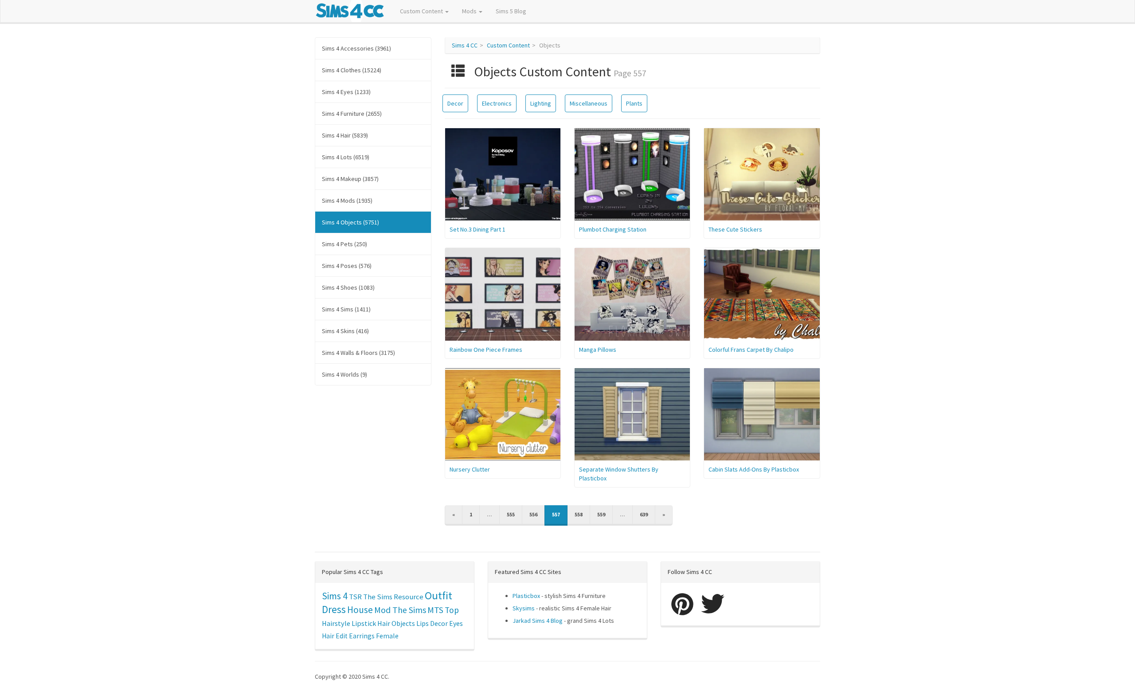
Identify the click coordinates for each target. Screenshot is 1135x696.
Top (452, 610)
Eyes (456, 623)
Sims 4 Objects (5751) (350, 222)
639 (644, 514)
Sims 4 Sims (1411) (346, 309)
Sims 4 (335, 596)
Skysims (524, 608)
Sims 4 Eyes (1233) (346, 92)
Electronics (497, 103)
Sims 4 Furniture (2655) (352, 114)
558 (579, 514)
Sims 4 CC (464, 45)
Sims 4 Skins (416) (345, 331)
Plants (634, 103)
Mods (470, 11)
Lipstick (364, 623)
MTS (435, 610)
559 (601, 514)
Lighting (540, 103)
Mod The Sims (400, 609)
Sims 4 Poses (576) (347, 266)
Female (387, 636)
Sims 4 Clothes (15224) (351, 70)
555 (511, 514)
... (489, 514)
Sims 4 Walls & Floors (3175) (358, 353)
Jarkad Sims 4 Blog (538, 621)
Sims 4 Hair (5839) (345, 135)
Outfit (438, 595)
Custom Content (422, 11)
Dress (334, 609)
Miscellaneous (588, 103)
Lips (422, 623)
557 (556, 514)
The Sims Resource (393, 597)
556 (533, 514)
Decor (455, 103)
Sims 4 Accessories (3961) (356, 48)
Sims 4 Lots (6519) (345, 157)
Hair (383, 623)
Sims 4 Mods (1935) (347, 200)
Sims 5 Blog (511, 11)
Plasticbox (526, 596)
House (360, 610)
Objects (403, 623)
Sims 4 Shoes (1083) (348, 287)
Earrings (362, 636)
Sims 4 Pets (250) (344, 244)
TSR (355, 597)
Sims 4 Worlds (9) (344, 374)
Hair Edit (335, 636)
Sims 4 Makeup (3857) (350, 179)
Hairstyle (336, 623)
